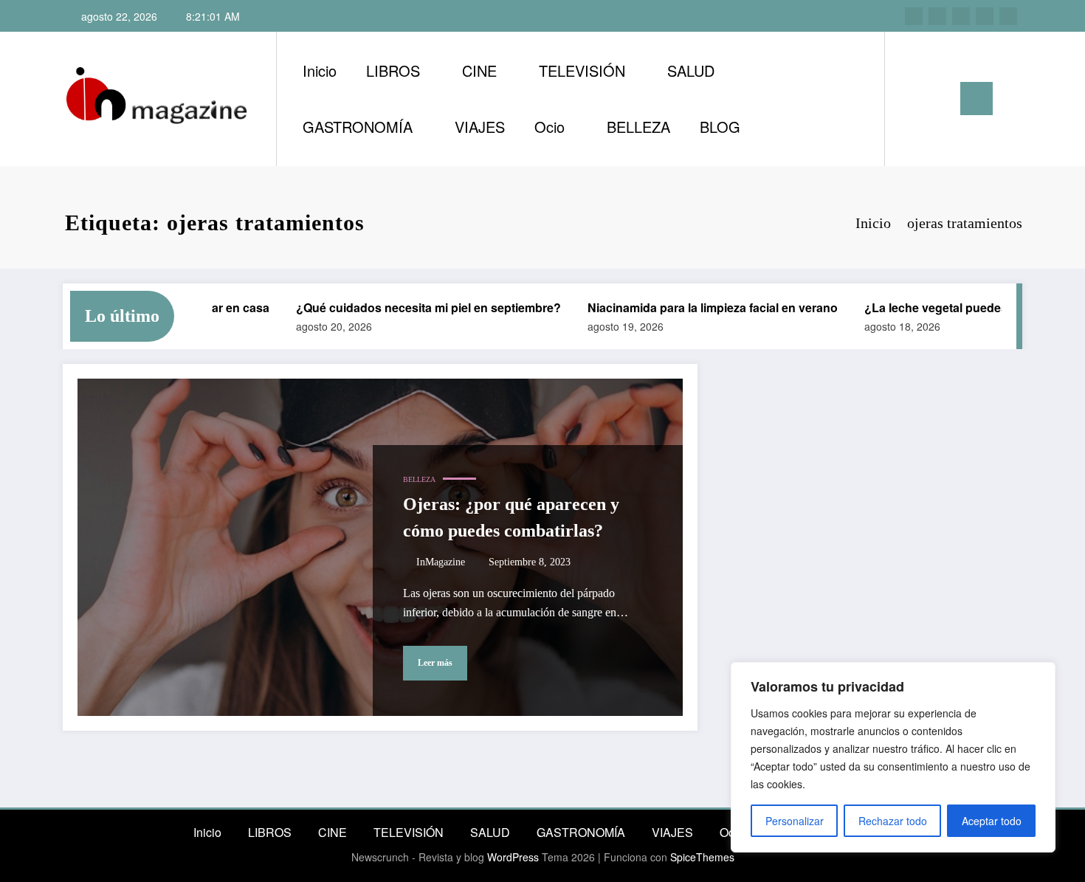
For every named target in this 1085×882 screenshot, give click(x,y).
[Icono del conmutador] (976, 98)
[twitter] (961, 16)
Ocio (549, 126)
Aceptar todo (992, 820)
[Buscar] (911, 99)
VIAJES (480, 126)
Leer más (435, 663)
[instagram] (914, 16)
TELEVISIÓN (582, 70)
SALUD (690, 70)
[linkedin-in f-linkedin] (937, 16)
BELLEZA (638, 126)
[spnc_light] (938, 98)
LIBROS (393, 70)
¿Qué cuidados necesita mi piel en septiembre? (413, 307)
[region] (893, 757)
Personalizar (794, 820)
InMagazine (440, 562)
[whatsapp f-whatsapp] (1008, 16)
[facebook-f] (984, 16)
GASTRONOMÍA (358, 126)
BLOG (720, 126)
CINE (479, 70)
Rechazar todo (892, 820)
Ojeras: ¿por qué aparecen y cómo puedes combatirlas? (511, 517)
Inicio (320, 70)
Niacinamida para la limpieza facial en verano (698, 307)
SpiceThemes (702, 857)
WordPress (513, 857)
